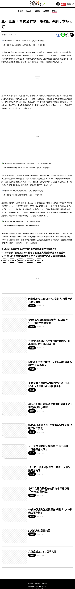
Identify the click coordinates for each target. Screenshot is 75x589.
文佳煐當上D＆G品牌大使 (42, 551)
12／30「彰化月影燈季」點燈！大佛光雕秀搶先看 (49, 468)
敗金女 (39, 260)
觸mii (37, 3)
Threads (67, 35)
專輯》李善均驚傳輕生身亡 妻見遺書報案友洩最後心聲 (30, 248)
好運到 (54, 11)
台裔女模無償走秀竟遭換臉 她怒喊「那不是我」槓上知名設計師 (49, 342)
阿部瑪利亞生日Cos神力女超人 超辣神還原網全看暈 (50, 300)
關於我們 (30, 583)
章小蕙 (12, 260)
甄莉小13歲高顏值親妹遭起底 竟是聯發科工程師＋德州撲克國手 (35, 256)
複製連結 (72, 35)
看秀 (4, 260)
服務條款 (37, 583)
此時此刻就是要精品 (39, 530)
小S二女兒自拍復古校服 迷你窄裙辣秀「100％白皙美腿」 (48, 490)
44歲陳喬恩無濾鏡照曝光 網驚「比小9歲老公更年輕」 (50, 511)
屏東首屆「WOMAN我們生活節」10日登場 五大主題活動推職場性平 (49, 384)
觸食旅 (32, 390)
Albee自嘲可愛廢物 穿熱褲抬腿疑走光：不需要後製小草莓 (50, 405)
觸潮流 (37, 11)
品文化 (46, 11)
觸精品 (32, 534)
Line (63, 35)
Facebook (58, 35)
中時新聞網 (67, 4)
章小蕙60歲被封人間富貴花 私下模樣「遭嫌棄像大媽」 (48, 447)
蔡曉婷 (4, 35)
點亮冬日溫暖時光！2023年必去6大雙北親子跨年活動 (50, 426)
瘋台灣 (20, 11)
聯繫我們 (44, 583)
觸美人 (32, 306)
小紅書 (5, 55)
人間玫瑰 (30, 260)
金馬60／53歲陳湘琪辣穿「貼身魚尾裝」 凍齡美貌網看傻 (48, 321)
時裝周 (20, 260)
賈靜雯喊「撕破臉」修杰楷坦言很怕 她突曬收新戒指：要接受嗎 (34, 252)
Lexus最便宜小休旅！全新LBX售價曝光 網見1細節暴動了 (50, 363)
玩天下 (29, 11)
